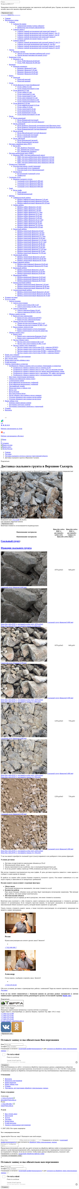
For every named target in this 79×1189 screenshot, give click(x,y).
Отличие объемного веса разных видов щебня (25, 397)
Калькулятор (9, 1121)
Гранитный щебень (20, 229)
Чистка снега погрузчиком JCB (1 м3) (30, 342)
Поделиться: (5, 461)
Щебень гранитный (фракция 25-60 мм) (31, 247)
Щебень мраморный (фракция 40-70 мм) (31, 281)
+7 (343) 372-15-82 (7, 1017)
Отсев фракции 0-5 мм (21, 90)
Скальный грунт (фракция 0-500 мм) (30, 185)
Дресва (11, 50)
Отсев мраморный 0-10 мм (26, 112)
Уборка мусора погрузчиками (23, 321)
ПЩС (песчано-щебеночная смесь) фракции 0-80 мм (35, 162)
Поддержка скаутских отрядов (19, 404)
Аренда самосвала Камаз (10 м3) (28, 310)
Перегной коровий (23, 81)
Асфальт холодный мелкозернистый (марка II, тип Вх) (36, 44)
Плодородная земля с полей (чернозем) (27, 166)
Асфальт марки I (19, 29)
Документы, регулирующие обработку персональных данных (26, 1088)
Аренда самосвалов (20, 308)
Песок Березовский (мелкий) (27, 140)
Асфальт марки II (19, 40)
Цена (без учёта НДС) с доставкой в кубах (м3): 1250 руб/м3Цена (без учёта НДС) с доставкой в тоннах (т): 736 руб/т (37, 775)
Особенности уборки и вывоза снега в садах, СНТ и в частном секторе (38, 369)
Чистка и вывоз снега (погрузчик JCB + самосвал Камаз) (37, 349)
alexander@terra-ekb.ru (8, 1100)
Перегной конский (23, 79)
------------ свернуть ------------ (10, 15)
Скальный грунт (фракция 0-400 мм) (30, 183)
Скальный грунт (15, 177)
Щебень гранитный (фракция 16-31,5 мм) (31, 242)
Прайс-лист (67, 995)
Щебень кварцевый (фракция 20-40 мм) (31, 273)
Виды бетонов (14, 392)
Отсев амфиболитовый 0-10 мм (28, 105)
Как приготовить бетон (17, 393)
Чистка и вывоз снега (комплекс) (24, 345)
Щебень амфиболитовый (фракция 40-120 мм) (33, 203)
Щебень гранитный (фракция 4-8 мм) (30, 231)
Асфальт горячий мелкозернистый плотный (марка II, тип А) (38, 42)
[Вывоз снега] (6, 447)
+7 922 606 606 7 (11, 947)
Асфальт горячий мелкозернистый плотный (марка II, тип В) (38, 46)
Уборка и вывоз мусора (17, 314)
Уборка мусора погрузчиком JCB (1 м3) (31, 323)
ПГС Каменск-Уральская (26, 148)
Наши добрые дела (11, 401)
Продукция (9, 1116)
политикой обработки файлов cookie (31, 1154)
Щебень (12, 196)
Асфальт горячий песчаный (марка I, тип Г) (32, 39)
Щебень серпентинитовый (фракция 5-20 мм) (33, 292)
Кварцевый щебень (20, 268)
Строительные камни (16, 380)
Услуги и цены (10, 299)
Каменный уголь (15, 57)
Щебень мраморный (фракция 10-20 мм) (31, 277)
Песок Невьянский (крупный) (27, 120)
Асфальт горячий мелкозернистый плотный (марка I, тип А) (38, 33)
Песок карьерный (19, 118)
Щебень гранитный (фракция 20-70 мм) (31, 246)
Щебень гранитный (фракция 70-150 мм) (31, 253)
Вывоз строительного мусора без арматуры (32, 331)
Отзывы (8, 408)
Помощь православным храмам (20, 403)
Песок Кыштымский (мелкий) (27, 142)
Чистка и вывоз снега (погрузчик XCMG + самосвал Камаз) (38, 353)
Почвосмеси (17, 172)
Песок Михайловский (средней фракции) (31, 133)
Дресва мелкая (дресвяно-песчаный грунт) (32, 55)
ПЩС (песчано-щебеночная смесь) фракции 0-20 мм (35, 159)
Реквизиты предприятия (13, 1081)
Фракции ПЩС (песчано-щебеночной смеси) (29, 155)
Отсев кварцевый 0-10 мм (26, 111)
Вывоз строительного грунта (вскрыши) (31, 329)
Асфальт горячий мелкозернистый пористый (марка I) (36, 37)
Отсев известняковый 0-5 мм (27, 98)
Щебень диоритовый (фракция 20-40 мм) (31, 258)
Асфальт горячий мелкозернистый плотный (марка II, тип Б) (38, 48)
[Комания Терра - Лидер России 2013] (6, 449)
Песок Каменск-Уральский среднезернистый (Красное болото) (39, 127)
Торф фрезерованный (24, 194)
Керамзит (12, 64)
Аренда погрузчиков (20, 303)
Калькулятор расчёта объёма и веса (17, 360)
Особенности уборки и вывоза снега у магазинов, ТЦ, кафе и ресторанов (39, 373)
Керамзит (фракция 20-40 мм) (27, 74)
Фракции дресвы (19, 51)
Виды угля (12, 390)
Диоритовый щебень (20, 255)
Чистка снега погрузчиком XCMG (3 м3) (31, 343)
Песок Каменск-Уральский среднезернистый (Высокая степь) (38, 125)
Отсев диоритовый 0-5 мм (26, 96)
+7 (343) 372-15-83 (7, 1019)
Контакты (8, 410)
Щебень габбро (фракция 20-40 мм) (29, 221)
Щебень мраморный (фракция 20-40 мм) (31, 279)
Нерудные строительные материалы (21, 377)
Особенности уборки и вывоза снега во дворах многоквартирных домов (38, 371)
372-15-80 (15, 520)
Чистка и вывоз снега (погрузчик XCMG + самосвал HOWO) (38, 351)
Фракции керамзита (20, 66)
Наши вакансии (10, 1082)
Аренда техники (15, 301)
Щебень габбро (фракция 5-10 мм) (29, 209)
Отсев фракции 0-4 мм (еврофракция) (26, 85)
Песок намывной (19, 124)
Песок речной (18, 131)
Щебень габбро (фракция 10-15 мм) (29, 214)
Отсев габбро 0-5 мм (24, 92)
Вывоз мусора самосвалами (23, 316)
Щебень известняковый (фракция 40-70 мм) (32, 266)
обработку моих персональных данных (43, 1142)
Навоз (11, 75)
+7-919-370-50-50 (7, 1098)
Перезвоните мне (7, 13)
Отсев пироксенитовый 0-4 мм (28, 88)
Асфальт (12, 22)
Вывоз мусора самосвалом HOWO (29, 318)
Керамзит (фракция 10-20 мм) (27, 72)
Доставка (4, 990)
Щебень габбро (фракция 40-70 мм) (29, 223)
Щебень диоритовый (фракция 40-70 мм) (31, 260)
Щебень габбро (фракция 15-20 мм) (29, 218)
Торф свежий (22, 192)
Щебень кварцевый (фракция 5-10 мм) (30, 270)
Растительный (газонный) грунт (28, 173)
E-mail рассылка (10, 362)
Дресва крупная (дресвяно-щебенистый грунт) (33, 53)
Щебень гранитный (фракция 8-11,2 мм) (31, 236)
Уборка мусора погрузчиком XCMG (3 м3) (32, 325)
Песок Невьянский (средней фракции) (30, 122)
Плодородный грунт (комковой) (28, 168)
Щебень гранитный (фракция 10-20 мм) (31, 238)
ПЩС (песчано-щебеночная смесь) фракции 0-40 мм (35, 160)
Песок (11, 116)
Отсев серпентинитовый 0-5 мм (28, 101)
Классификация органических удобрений (23, 382)
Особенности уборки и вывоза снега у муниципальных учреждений (37, 375)
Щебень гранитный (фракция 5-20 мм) (30, 234)
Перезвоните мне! (7, 523)
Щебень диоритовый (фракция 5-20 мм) (31, 257)
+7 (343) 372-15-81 (7, 1015)
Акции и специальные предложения (18, 356)
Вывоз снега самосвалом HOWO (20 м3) (31, 338)
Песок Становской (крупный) (27, 135)
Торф (11, 188)
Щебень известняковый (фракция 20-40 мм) (32, 264)
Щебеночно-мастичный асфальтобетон (31, 27)
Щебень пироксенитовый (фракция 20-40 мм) (33, 286)
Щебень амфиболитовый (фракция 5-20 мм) (32, 199)
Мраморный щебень (20, 275)
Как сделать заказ (11, 358)
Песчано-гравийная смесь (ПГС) (20, 144)
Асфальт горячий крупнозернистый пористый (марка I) (36, 31)
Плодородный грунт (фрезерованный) (30, 170)
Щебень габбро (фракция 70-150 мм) (30, 225)
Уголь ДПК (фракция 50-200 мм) (28, 63)
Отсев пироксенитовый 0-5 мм (28, 100)
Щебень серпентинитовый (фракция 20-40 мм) (33, 294)
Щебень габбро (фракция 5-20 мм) (29, 210)
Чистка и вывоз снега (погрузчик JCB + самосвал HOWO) (37, 347)
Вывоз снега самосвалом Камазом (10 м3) (31, 336)
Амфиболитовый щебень (22, 197)
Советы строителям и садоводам (16, 364)
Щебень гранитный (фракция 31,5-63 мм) (31, 249)
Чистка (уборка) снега (21, 340)
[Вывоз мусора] (6, 445)
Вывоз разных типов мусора (23, 327)
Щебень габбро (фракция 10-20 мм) (29, 216)
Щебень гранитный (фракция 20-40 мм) (31, 244)
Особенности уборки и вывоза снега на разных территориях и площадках (35, 366)
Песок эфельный (19, 138)
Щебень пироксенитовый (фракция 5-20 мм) (33, 284)
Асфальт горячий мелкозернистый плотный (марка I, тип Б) (38, 35)
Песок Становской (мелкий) (27, 136)
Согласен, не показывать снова (11, 1155)
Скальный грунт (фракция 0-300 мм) (30, 181)
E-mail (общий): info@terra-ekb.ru (12, 1021)
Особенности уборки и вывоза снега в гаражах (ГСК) (32, 367)
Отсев (11, 83)
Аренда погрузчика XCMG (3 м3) (29, 306)
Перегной (16, 77)
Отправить (5, 1065)
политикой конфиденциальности (30, 1048)
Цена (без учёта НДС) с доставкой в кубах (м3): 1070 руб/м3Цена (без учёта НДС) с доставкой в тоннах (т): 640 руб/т (37, 624)
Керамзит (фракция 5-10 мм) (27, 70)
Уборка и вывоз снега (16, 332)
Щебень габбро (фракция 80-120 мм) (30, 227)
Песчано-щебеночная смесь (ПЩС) (21, 153)
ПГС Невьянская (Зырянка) (27, 151)
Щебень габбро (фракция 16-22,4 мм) (30, 220)
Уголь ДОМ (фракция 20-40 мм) (28, 61)
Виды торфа (17, 190)
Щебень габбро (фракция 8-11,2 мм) (29, 212)
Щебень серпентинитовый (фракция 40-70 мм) (33, 295)
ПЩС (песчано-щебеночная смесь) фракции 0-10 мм (35, 157)
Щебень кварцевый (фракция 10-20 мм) (31, 271)
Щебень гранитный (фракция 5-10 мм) (30, 233)
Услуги (7, 1117)
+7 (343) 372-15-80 (7, 1013)
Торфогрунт (21, 175)
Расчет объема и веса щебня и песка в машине (25, 395)
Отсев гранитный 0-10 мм (26, 109)
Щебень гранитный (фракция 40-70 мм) (31, 251)
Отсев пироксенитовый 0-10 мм (28, 114)
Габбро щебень (18, 205)
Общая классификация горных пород (22, 379)
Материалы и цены (11, 20)
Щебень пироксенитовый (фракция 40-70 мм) (33, 288)
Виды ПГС (17, 146)
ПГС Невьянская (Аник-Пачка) (28, 149)
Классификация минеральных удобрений (23, 384)
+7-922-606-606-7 (7, 1104)
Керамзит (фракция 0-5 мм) (26, 68)
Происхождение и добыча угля (20, 388)
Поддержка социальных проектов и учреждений (26, 406)
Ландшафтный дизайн (17, 386)
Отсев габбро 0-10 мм (25, 107)
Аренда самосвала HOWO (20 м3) (29, 312)
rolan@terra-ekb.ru (7, 1106)
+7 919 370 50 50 (11, 985)
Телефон (4, 1046)
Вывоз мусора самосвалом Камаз (28, 319)
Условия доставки (11, 297)
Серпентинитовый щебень (22, 290)
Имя (2, 1044)
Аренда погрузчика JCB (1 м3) (28, 305)
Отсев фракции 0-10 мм (21, 103)
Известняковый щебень (21, 262)
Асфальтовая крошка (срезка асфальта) (30, 26)
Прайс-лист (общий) (12, 355)
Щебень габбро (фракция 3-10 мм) (29, 207)
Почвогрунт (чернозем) (17, 164)
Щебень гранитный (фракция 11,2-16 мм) (31, 240)
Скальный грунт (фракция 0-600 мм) (30, 186)
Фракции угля (18, 59)
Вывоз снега (17, 334)
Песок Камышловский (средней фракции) (32, 129)
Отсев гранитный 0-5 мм (26, 94)
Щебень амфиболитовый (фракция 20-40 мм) (33, 201)
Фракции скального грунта (22, 179)
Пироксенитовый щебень (22, 282)
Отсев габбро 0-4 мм (24, 87)
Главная (7, 18)
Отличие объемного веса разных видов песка (25, 399)
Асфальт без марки (19, 24)
